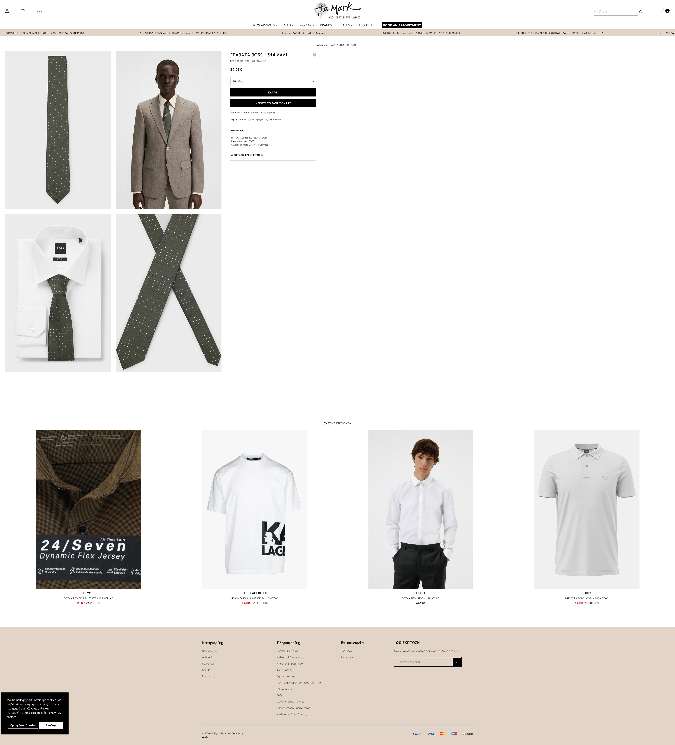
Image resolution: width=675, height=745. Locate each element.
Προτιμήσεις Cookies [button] (23, 725)
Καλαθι (273, 92)
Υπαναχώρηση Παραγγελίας (293, 707)
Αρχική (321, 44)
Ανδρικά (207, 657)
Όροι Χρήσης (284, 670)
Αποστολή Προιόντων (290, 663)
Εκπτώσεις (208, 676)
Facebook (346, 651)
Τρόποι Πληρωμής (287, 651)
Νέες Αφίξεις (210, 651)
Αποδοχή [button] (51, 725)
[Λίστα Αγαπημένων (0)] (23, 11)
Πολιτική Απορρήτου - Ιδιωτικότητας (299, 682)
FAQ (279, 695)
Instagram (347, 657)
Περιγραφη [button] (237, 130)
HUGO (420, 593)
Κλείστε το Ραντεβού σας (292, 714)
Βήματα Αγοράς (286, 676)
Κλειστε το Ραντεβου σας (273, 103)
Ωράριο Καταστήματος (290, 701)
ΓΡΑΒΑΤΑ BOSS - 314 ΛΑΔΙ (342, 44)
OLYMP (88, 593)
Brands (206, 670)
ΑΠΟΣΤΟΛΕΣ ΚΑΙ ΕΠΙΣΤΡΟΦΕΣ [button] (247, 155)
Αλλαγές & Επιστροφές (290, 657)
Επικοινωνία (284, 689)
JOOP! (587, 593)
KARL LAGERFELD (254, 593)
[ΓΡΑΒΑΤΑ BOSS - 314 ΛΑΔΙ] (58, 130)
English (41, 11)
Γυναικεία (208, 663)
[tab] (273, 130)
